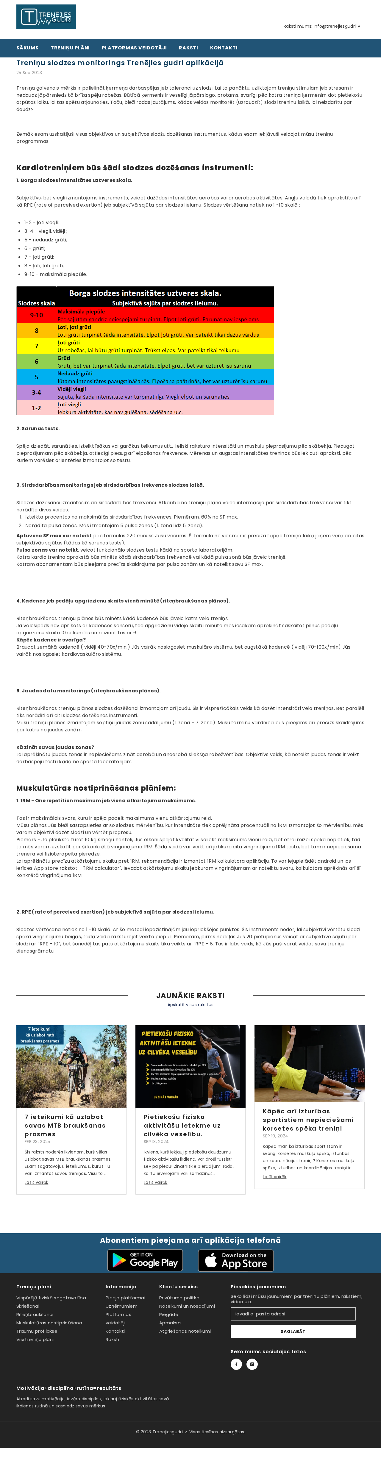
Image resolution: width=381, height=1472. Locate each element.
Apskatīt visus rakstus (190, 1004)
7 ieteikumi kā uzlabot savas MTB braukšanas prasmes (65, 1125)
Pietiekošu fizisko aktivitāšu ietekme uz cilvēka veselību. (182, 1125)
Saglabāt (293, 1331)
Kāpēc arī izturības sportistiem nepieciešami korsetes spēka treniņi (308, 1120)
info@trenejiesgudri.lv (337, 26)
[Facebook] (236, 1364)
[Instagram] (252, 1364)
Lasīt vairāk (36, 1182)
